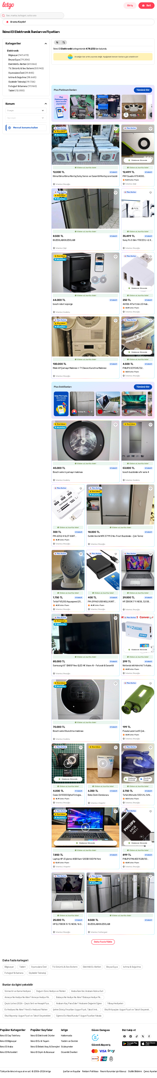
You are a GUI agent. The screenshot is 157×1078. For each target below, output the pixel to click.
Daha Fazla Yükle (103, 942)
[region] (103, 107)
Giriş (130, 5)
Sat (148, 5)
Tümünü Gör (143, 90)
